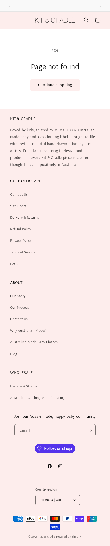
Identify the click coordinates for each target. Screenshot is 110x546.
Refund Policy (20, 229)
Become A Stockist (24, 386)
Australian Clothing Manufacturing (37, 397)
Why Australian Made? (28, 330)
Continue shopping (55, 84)
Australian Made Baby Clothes (34, 342)
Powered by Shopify (69, 536)
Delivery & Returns (24, 217)
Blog (13, 353)
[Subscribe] (89, 430)
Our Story (17, 296)
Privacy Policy (20, 240)
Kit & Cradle (47, 536)
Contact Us (19, 194)
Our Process (19, 307)
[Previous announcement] (9, 5)
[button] (10, 20)
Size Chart (18, 206)
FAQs (14, 263)
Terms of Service (22, 252)
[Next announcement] (100, 5)
